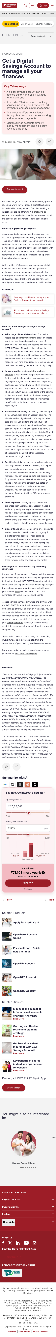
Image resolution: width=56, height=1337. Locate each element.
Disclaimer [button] (28, 889)
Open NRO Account (24, 990)
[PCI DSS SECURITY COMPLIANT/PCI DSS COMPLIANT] (12, 1272)
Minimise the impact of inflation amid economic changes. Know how (27, 1012)
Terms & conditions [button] (40, 1331)
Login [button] (45, 5)
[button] (43, 872)
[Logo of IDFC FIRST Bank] (9, 5)
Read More (18, 1019)
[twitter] (10, 1242)
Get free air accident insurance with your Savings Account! (25, 1047)
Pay (32, 5)
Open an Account (14, 189)
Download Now (13, 1087)
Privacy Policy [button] (24, 1331)
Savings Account (43, 23)
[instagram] (34, 1243)
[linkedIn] (18, 1243)
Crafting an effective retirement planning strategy (25, 1029)
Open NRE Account (24, 977)
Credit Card (27, 23)
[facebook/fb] (3, 1243)
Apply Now (28, 882)
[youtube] (26, 1243)
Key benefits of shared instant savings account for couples (28, 1064)
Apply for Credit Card (26, 922)
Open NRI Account (24, 963)
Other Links (8, 1222)
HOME (4, 14)
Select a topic (38, 36)
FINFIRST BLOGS (18, 14)
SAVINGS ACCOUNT (37, 14)
